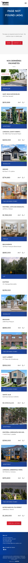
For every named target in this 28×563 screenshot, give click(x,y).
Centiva (16, 561)
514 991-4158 (8, 541)
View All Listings (14, 523)
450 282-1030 (8, 540)
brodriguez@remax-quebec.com (13, 543)
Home (8, 42)
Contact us (17, 42)
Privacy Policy (11, 558)
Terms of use (18, 558)
